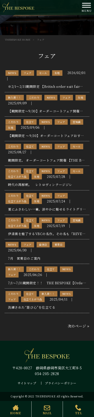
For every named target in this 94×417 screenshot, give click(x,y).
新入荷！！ (14, 97)
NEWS (12, 73)
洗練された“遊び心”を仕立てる (31, 307)
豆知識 (77, 122)
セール (43, 73)
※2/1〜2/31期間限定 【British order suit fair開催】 (49, 86)
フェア (28, 73)
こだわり (34, 97)
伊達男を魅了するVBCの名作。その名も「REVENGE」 (50, 233)
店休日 (43, 244)
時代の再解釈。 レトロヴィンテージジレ (40, 184)
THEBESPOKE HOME (17, 39)
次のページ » (78, 325)
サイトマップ (27, 383)
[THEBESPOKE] (18, 7)
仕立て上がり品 (17, 176)
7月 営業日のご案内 (24, 258)
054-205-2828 (47, 373)
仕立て (30, 122)
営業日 (59, 244)
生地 (57, 73)
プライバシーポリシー (60, 383)
